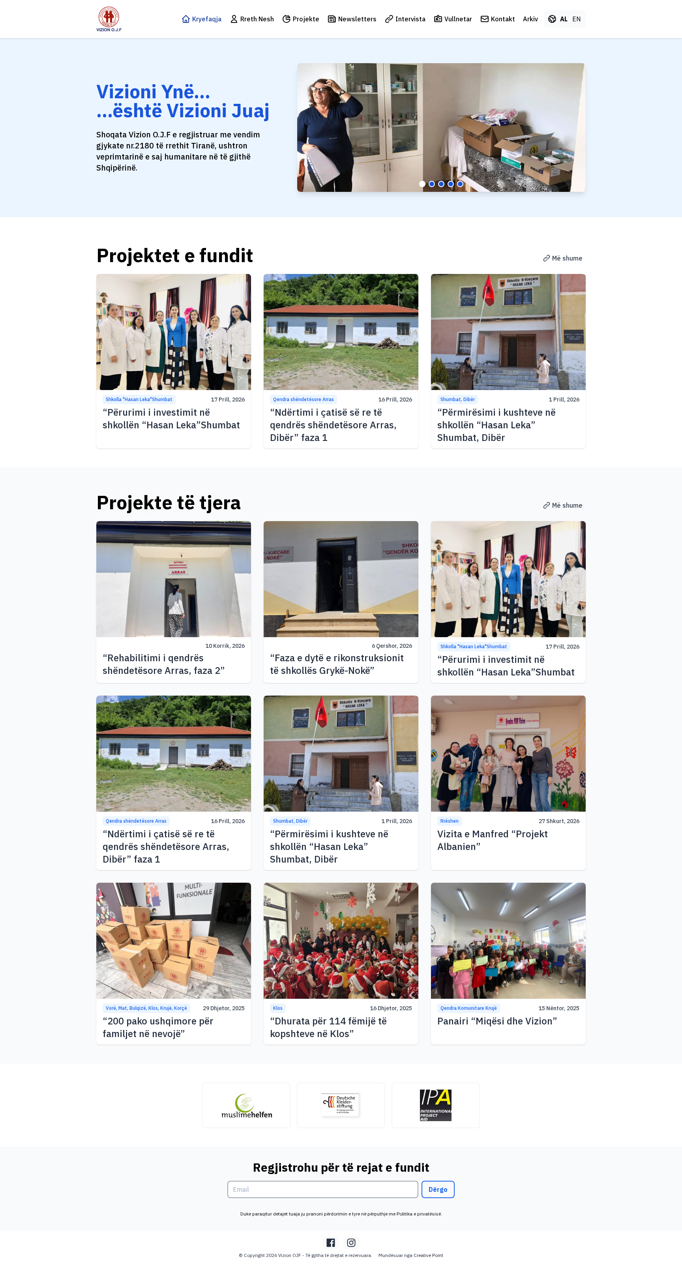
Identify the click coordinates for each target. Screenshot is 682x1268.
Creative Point (428, 1255)
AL (564, 19)
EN (576, 19)
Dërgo (438, 1189)
